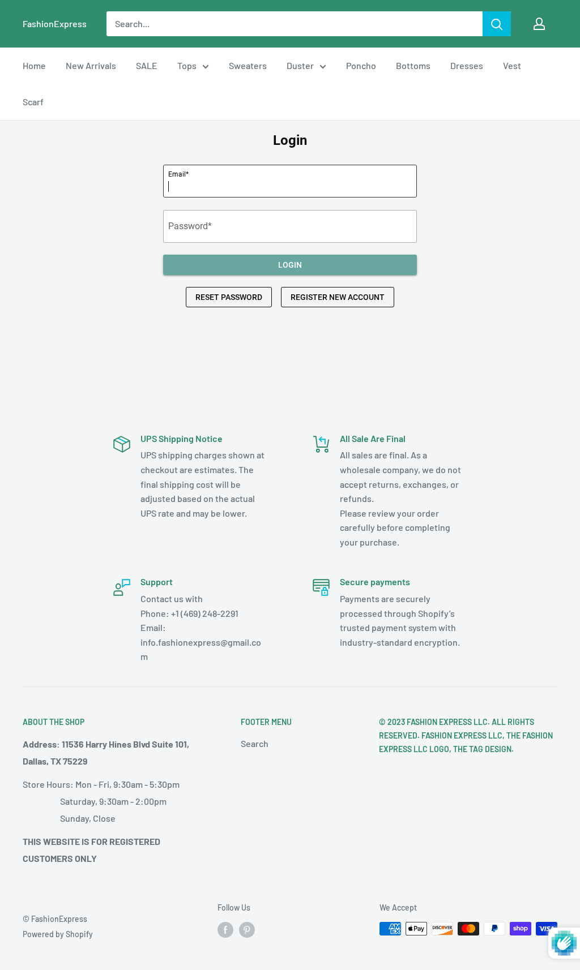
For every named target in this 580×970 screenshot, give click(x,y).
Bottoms (413, 65)
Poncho (361, 65)
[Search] (497, 23)
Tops (187, 65)
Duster (300, 65)
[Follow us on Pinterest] (247, 930)
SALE (146, 65)
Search (254, 743)
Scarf (33, 101)
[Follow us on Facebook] (225, 930)
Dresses (466, 65)
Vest (512, 65)
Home (34, 65)
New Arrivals (91, 65)
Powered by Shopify (58, 934)
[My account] (539, 24)
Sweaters (248, 65)
